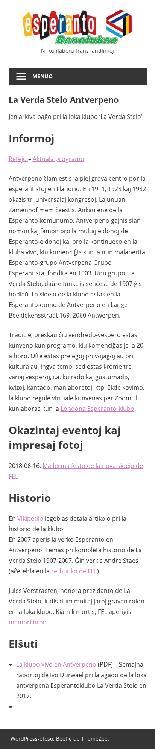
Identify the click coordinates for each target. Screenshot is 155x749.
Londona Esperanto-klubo (97, 408)
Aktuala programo (58, 159)
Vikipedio (30, 518)
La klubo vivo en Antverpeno (56, 664)
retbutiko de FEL (74, 571)
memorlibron (28, 622)
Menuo (42, 76)
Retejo (18, 159)
